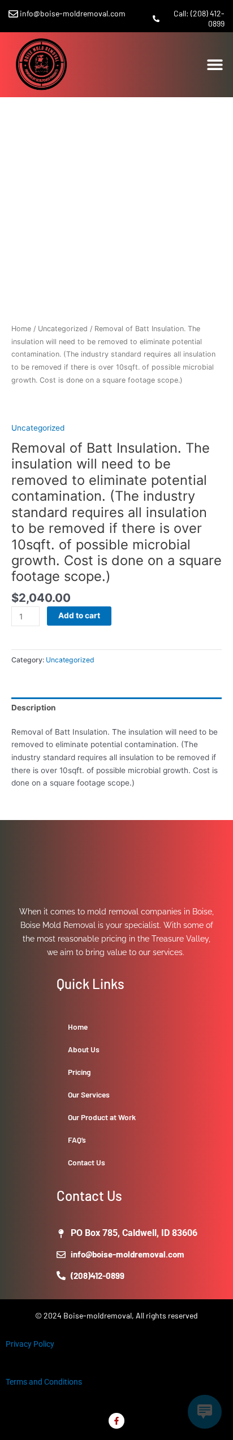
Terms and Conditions (44, 1381)
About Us (84, 1049)
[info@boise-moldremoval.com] (13, 14)
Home (21, 328)
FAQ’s (77, 1139)
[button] (214, 64)
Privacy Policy (30, 1343)
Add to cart (79, 615)
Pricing (79, 1072)
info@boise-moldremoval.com (73, 13)
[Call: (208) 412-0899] (156, 18)
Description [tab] (33, 707)
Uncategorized (63, 328)
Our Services (89, 1094)
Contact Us (86, 1162)
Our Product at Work (102, 1117)
